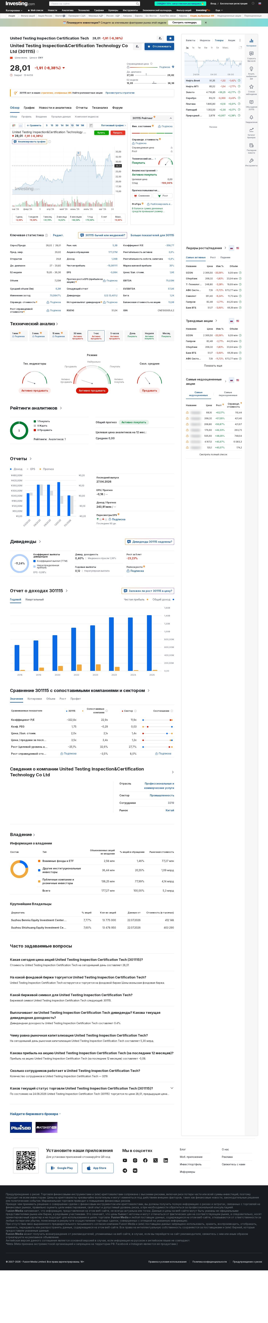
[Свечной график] (14, 125)
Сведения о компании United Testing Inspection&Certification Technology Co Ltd (77, 771)
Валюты (190, 40)
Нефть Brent (193, 80)
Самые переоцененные (228, 393)
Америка (127, 16)
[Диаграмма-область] (21, 125)
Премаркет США (77, 16)
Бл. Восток (151, 16)
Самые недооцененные (198, 393)
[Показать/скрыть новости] (91, 125)
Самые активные (196, 257)
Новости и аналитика (55, 107)
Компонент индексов (86, 116)
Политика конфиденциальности (210, 1261)
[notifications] (253, 3)
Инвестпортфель (191, 1164)
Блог (183, 1149)
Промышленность (162, 795)
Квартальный (35, 599)
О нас (225, 1149)
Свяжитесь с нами (233, 1164)
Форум (117, 107)
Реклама (227, 1156)
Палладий (191, 109)
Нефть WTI (192, 86)
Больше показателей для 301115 (152, 235)
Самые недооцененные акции (204, 381)
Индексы (205, 40)
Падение (225, 257)
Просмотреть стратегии (120, 92)
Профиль (27, 116)
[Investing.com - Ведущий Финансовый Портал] (20, 3)
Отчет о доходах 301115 (36, 590)
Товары (219, 40)
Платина (190, 103)
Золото (190, 92)
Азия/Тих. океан (168, 16)
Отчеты (82, 107)
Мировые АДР (96, 16)
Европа (139, 16)
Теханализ (100, 107)
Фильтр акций (183, 10)
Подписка (164, 67)
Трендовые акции (199, 321)
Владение (41, 116)
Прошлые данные (61, 116)
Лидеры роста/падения (204, 248)
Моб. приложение (191, 1156)
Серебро (191, 98)
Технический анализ (32, 323)
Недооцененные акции (229, 16)
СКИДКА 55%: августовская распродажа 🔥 (180, 3)
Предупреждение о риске (247, 1261)
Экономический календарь (157, 10)
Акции (11, 16)
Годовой (15, 599)
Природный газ (194, 115)
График (29, 107)
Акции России (45, 16)
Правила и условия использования (167, 1261)
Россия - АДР (113, 16)
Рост (213, 257)
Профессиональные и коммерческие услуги (159, 785)
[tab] (18, 335)
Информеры (187, 1171)
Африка (183, 16)
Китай (170, 810)
